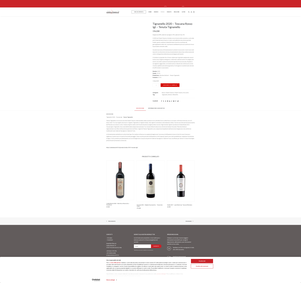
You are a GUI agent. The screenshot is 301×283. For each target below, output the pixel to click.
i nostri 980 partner (115, 262)
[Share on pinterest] (168, 101)
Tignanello (164, 94)
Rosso (163, 92)
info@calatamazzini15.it (112, 255)
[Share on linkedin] (170, 101)
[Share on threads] (165, 101)
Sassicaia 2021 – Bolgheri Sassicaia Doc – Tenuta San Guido (150, 205)
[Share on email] (178, 101)
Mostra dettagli (110, 280)
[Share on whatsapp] (172, 101)
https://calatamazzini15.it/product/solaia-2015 (118, 147)
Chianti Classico (170, 92)
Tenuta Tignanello (128, 117)
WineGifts (175, 94)
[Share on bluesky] (174, 101)
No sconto (186, 92)
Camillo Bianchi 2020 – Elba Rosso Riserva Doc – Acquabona (118, 204)
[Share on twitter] (163, 101)
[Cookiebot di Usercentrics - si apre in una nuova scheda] (96, 280)
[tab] (156, 108)
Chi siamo (109, 238)
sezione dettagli (161, 274)
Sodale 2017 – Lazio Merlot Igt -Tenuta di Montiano (179, 205)
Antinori (170, 94)
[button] (127, 53)
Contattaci (110, 240)
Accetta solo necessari (202, 266)
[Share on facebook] (161, 101)
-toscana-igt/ (134, 147)
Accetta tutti (202, 261)
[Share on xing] (176, 101)
